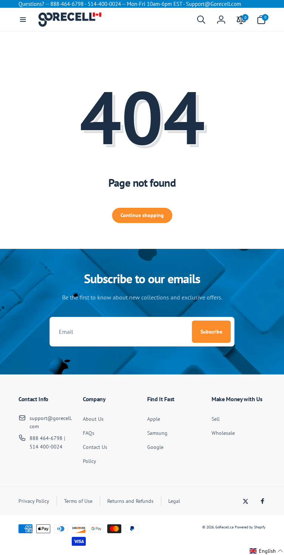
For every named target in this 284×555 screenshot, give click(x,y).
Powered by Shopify (250, 527)
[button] (23, 19)
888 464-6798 (46, 438)
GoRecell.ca (224, 527)
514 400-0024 (46, 446)
